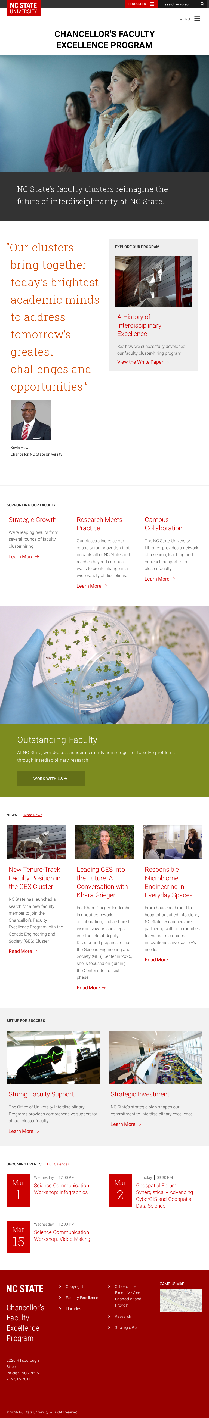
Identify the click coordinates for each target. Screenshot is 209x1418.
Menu (190, 18)
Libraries (73, 1309)
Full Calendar (58, 1164)
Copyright (74, 1286)
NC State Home (27, 4)
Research (123, 1316)
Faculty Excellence (82, 1297)
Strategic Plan (127, 1327)
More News (32, 815)
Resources (137, 4)
